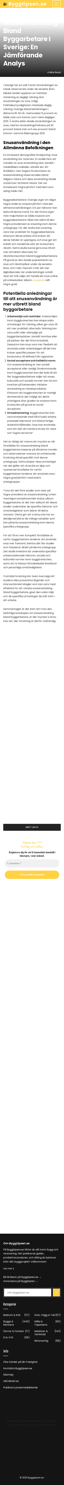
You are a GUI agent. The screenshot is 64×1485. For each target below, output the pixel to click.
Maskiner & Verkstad (47, 1333)
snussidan (38, 280)
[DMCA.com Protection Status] (32, 1456)
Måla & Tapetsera (47, 1323)
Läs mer (7, 1268)
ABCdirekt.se (11, 1381)
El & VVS (16, 1337)
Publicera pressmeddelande (20, 1387)
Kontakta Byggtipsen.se (17, 1368)
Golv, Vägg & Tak (47, 1315)
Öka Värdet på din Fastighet (20, 1362)
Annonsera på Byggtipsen (19, 1281)
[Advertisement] (32, 1087)
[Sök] (56, 1292)
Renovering (47, 1341)
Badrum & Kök (16, 1315)
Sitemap (8, 1374)
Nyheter (7, 15)
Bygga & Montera (16, 1323)
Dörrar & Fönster (16, 1331)
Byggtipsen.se (27, 3)
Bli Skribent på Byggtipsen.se (20, 1277)
